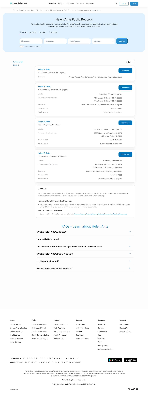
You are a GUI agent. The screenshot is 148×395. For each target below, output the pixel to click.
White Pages (80, 324)
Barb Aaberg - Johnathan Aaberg (76, 10)
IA (62, 362)
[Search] (116, 3)
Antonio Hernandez (105, 214)
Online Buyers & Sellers (40, 335)
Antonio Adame (91, 214)
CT (46, 362)
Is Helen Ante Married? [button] (48, 261)
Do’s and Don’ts (125, 331)
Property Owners (82, 339)
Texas (16, 65)
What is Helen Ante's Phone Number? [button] (55, 254)
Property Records (16, 339)
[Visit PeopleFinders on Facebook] (134, 389)
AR (32, 362)
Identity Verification (39, 331)
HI (59, 362)
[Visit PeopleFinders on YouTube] (137, 389)
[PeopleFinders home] (19, 3)
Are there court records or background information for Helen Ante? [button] (69, 246)
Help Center (124, 324)
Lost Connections (82, 328)
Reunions (79, 331)
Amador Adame (79, 214)
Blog (99, 335)
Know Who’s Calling (39, 324)
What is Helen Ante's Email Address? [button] (54, 268)
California (18, 62)
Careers (101, 328)
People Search (18, 10)
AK (26, 362)
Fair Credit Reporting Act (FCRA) (62, 373)
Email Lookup (15, 335)
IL (67, 362)
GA (56, 362)
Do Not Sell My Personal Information (74, 380)
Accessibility (14, 389)
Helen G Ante (44, 69)
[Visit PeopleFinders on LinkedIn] (132, 389)
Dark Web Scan (59, 328)
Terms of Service (78, 376)
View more (76, 362)
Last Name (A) (32, 10)
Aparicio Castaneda (120, 214)
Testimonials (102, 331)
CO (42, 362)
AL (29, 362)
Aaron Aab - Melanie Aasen (50, 10)
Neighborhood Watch (62, 331)
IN (70, 362)
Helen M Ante (44, 86)
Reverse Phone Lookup (18, 328)
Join (134, 4)
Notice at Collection (105, 349)
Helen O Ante (44, 153)
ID (64, 362)
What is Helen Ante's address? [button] (51, 232)
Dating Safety (59, 339)
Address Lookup (16, 331)
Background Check (39, 328)
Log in (124, 4)
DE (49, 362)
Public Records (15, 342)
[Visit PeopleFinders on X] (129, 389)
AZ (35, 362)
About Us (101, 324)
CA (39, 362)
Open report (125, 71)
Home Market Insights (40, 339)
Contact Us (124, 328)
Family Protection (60, 335)
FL (53, 362)
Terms (100, 342)
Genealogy (80, 335)
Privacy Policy (103, 346)
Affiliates (101, 339)
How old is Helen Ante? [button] (48, 239)
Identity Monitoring (61, 324)
